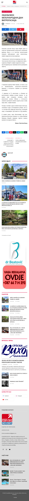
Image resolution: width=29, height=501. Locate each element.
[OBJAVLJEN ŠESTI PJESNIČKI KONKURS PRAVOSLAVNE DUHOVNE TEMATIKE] (14, 350)
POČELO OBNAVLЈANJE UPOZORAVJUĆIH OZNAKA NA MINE (21, 142)
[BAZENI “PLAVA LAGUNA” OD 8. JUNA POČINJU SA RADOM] (5, 473)
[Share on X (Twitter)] (13, 29)
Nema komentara (20, 23)
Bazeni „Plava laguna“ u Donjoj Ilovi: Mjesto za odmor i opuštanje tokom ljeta (18, 481)
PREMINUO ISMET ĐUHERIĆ (17, 381)
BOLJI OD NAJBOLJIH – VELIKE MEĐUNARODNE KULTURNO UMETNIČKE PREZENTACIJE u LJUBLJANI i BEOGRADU (17, 330)
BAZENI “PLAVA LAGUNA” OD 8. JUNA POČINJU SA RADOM (17, 471)
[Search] (27, 2)
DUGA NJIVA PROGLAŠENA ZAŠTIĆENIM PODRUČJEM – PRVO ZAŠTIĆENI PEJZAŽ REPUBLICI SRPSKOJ (14, 228)
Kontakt (15, 497)
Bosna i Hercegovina (15, 6)
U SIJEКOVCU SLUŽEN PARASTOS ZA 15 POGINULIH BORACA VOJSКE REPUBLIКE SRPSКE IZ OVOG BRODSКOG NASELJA (14, 204)
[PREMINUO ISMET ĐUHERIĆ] (5, 384)
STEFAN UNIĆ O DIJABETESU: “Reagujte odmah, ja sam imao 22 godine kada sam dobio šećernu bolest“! (8, 143)
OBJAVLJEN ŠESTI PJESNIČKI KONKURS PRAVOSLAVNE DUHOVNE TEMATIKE (13, 361)
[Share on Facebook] (5, 29)
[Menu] (2, 2)
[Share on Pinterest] (20, 29)
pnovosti (8, 23)
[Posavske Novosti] (14, 2)
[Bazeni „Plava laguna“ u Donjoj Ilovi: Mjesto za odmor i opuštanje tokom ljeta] (5, 482)
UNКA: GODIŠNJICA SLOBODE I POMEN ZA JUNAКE (13, 181)
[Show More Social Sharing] (26, 29)
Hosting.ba (14, 494)
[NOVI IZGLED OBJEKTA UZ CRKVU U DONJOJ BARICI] (5, 376)
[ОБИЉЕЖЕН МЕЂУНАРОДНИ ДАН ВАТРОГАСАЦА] (14, 39)
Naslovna (8, 6)
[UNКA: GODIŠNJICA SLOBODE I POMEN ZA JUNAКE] (14, 171)
